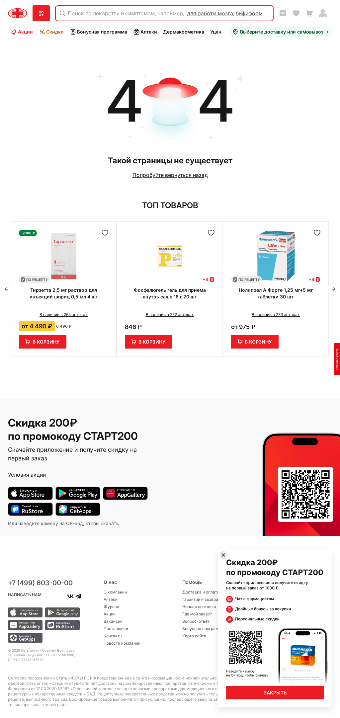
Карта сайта (194, 635)
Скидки (55, 32)
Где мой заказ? (197, 613)
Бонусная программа (102, 32)
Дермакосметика (183, 32)
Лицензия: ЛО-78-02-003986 (50, 655)
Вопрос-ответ (196, 621)
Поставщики (116, 628)
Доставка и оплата (200, 592)
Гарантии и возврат (201, 599)
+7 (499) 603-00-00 (40, 583)
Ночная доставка (199, 606)
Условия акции (27, 474)
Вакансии (113, 621)
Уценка (218, 32)
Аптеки (148, 32)
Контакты (113, 635)
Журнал (111, 606)
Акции (25, 32)
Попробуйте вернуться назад (170, 175)
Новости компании (122, 643)
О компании (115, 592)
